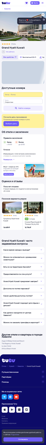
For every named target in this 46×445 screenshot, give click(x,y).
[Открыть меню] (42, 3)
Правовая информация (9, 423)
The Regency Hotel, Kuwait (11, 343)
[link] (8, 174)
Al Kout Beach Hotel (9, 349)
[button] (26, 3)
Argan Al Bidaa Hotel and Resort (13, 341)
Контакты (5, 421)
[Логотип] (6, 3)
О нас (3, 416)
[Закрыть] (44, 20)
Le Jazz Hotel (6, 346)
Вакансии (5, 418)
